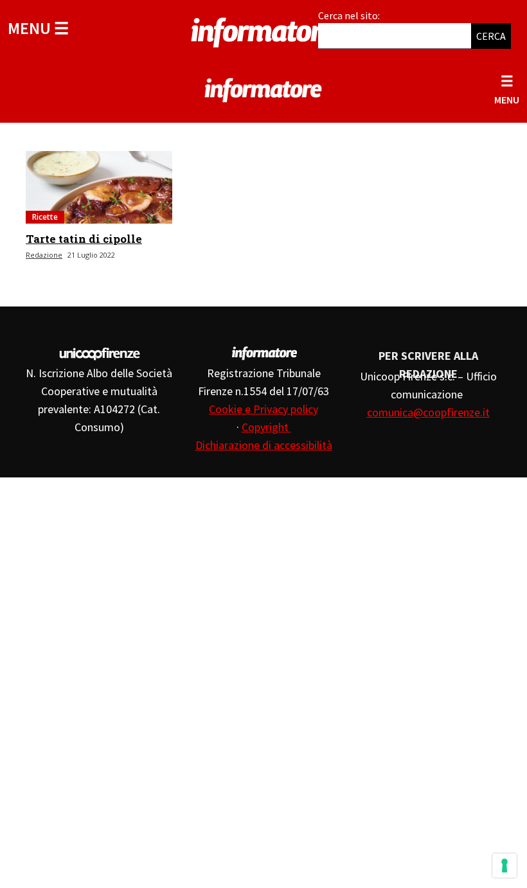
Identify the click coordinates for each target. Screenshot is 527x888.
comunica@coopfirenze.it (428, 412)
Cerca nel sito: (349, 15)
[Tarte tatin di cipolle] (99, 187)
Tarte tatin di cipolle (84, 238)
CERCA (491, 36)
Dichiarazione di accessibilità (263, 445)
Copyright (266, 427)
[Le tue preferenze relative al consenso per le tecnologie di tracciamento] (504, 865)
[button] (38, 28)
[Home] (263, 30)
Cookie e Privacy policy (263, 409)
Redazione (44, 255)
